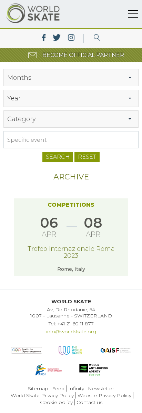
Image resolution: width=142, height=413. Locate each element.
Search (58, 157)
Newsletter (101, 388)
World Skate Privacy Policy (42, 395)
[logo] (97, 38)
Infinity (76, 388)
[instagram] (71, 38)
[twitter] (56, 38)
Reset (87, 157)
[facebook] (43, 38)
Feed (58, 388)
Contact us (89, 402)
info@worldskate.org (71, 331)
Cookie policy (56, 402)
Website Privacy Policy (104, 395)
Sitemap (38, 388)
